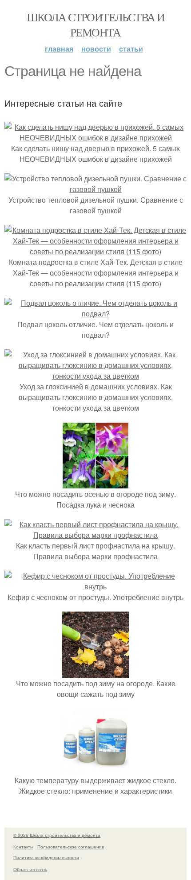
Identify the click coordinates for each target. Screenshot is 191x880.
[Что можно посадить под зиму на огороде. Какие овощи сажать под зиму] (95, 673)
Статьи (131, 49)
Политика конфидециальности (46, 857)
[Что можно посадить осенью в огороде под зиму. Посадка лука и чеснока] (95, 483)
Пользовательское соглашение (70, 847)
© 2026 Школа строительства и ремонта (56, 835)
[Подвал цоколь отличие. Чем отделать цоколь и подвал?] (95, 313)
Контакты (23, 847)
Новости (96, 49)
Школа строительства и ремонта (95, 24)
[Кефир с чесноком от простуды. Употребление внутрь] (95, 586)
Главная (59, 49)
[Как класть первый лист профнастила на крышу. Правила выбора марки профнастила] (95, 535)
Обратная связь (30, 869)
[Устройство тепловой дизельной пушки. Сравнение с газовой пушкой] (95, 189)
